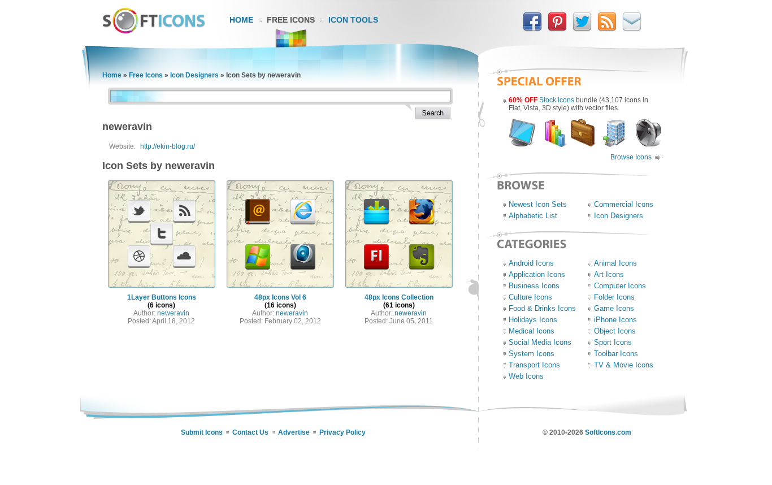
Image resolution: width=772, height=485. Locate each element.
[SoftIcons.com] (153, 31)
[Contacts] (632, 28)
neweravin (173, 313)
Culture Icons (530, 297)
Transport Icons (534, 365)
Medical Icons (531, 331)
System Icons (531, 353)
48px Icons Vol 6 (280, 297)
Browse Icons (631, 157)
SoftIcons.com (608, 432)
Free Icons (291, 19)
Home (241, 19)
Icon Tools (353, 19)
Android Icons (531, 263)
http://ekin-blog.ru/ (167, 146)
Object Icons (615, 331)
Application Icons (537, 274)
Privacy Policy (342, 432)
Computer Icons (620, 286)
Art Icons (609, 274)
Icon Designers (194, 75)
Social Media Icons (540, 342)
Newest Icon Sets (538, 204)
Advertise (294, 432)
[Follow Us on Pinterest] (557, 28)
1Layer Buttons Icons (161, 297)
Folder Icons (614, 297)
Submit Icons (202, 432)
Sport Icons (613, 342)
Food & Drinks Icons (542, 308)
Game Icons (614, 308)
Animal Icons (615, 263)
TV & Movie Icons (623, 365)
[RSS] (607, 28)
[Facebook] (532, 28)
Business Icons (534, 286)
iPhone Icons (615, 319)
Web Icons (526, 376)
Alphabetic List (533, 215)
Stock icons (556, 100)
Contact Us (250, 432)
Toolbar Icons (616, 353)
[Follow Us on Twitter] (582, 28)
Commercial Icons (623, 204)
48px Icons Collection (399, 297)
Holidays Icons (533, 319)
